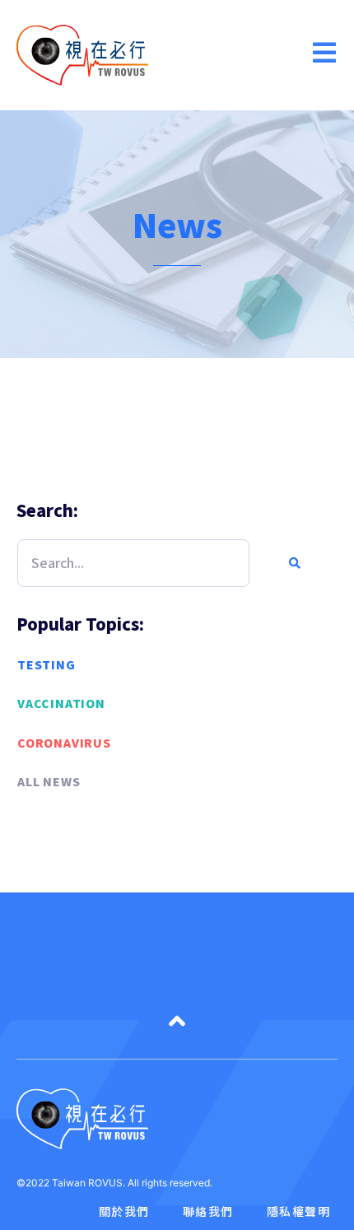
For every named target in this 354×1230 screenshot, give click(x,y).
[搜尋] (293, 563)
